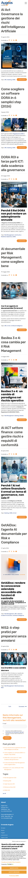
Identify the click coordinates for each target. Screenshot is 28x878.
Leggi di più (22, 79)
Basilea (21, 415)
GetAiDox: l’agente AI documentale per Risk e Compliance (14, 533)
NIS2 (2, 687)
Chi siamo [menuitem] (3, 828)
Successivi (22, 706)
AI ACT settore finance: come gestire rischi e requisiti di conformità (12, 436)
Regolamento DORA (18, 133)
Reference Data (9, 787)
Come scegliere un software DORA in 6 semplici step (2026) (12, 97)
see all (4, 793)
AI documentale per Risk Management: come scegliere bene (13, 257)
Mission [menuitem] (2, 830)
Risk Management (9, 235)
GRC (5, 79)
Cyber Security (9, 784)
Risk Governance (19, 686)
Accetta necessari (14, 872)
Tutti (9, 706)
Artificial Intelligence (16, 325)
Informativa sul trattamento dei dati (15, 732)
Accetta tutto (14, 868)
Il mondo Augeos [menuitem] (7, 825)
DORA (13, 79)
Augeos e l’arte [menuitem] (4, 837)
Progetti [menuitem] (3, 832)
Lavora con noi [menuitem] (4, 835)
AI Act (9, 325)
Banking (9, 79)
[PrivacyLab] (10, 864)
